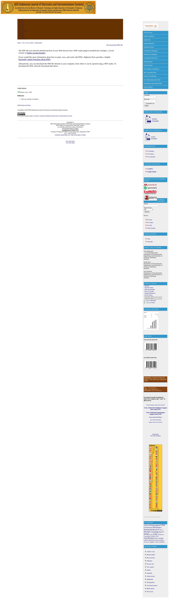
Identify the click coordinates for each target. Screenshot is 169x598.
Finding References (150, 293)
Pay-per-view (150, 564)
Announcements (24, 30)
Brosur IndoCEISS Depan (155, 417)
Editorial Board (148, 61)
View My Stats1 (70, 141)
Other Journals (151, 228)
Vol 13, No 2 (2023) (28, 43)
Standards (149, 573)
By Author (150, 222)
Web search (150, 591)
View (148, 239)
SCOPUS (150, 169)
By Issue (149, 219)
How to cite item (149, 291)
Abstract (146, 286)
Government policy (152, 585)
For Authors (150, 154)
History (22, 35)
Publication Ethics (149, 47)
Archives (22, 29)
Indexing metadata (150, 289)
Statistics (23, 32)
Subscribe (150, 241)
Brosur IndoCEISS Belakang (155, 419)
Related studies (151, 554)
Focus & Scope (148, 32)
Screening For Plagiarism (151, 51)
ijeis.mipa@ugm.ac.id (64, 135)
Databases (149, 561)
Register (22, 24)
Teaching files (150, 582)
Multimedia (150, 579)
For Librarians (151, 157)
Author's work (151, 551)
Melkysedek (38, 43)
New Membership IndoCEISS (152, 80)
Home (22, 19)
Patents (149, 570)
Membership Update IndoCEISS (153, 83)
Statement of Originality (150, 54)
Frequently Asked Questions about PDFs (34, 59)
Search (22, 26)
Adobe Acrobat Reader (36, 53)
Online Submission (149, 43)
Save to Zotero (150, 302)
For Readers (150, 151)
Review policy (149, 295)
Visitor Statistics (148, 87)
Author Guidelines (149, 36)
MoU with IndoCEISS (150, 72)
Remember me (150, 103)
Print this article (149, 287)
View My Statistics (155, 436)
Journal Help (23, 38)
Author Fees (147, 40)
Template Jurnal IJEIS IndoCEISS (155, 422)
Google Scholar (151, 171)
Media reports (150, 588)
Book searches (151, 558)
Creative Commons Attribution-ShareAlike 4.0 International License (53, 116)
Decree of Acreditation (150, 76)
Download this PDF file (115, 45)
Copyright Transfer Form (151, 58)
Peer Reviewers (148, 65)
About (22, 21)
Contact (22, 37)
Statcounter (155, 434)
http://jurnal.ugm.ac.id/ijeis (78, 135)
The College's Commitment (151, 69)
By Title (149, 225)
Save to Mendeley (151, 300)
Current (22, 27)
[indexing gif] (151, 28)
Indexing (22, 34)
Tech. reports (150, 567)
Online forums (151, 576)
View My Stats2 (70, 143)
